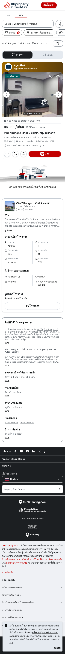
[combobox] (30, 23)
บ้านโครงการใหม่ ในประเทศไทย (18, 602)
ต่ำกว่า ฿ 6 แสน (28, 377)
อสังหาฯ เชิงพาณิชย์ (29, 332)
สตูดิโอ (8, 407)
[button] (11, 230)
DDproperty (8, 580)
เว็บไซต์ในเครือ (9, 473)
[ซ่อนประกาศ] (50, 76)
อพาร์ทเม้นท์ (15, 332)
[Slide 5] (36, 113)
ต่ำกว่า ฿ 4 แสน (11, 377)
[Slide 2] (27, 113)
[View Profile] (32, 67)
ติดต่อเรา (6, 465)
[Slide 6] (39, 113)
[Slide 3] (30, 113)
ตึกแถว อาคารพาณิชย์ (16, 563)
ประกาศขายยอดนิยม (12, 610)
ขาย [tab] (8, 15)
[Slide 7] (41, 113)
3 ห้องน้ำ (18, 434)
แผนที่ (49, 54)
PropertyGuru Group (14, 459)
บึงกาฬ (8, 392)
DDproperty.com (10, 545)
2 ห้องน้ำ (8, 434)
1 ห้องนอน (17, 407)
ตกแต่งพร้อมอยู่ (11, 422)
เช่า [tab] (21, 15)
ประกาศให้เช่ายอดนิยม (13, 617)
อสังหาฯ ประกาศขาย (12, 587)
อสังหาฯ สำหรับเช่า (11, 595)
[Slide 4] (34, 113)
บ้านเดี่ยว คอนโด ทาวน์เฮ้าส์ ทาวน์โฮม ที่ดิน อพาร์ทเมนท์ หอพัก (32, 559)
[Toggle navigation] (60, 5)
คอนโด (40, 329)
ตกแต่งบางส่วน (27, 422)
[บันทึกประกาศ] (57, 76)
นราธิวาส (17, 392)
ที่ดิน (45, 332)
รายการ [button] (19, 54)
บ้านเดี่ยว (48, 329)
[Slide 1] (24, 113)
